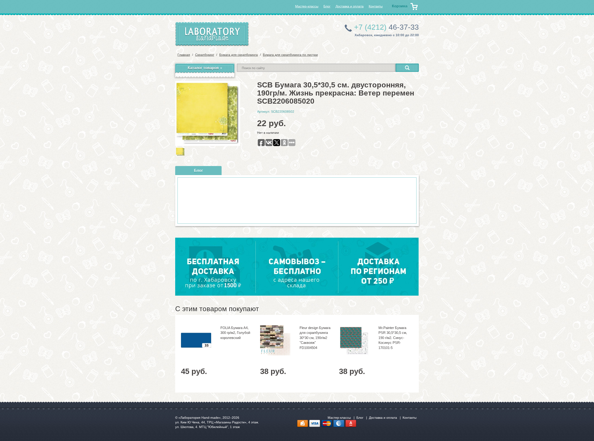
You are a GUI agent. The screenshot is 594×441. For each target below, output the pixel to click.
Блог (326, 6)
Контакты (376, 6)
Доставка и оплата (350, 6)
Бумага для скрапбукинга (238, 55)
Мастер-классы (306, 6)
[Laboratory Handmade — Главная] (212, 34)
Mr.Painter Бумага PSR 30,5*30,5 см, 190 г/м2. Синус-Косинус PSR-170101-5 (392, 338)
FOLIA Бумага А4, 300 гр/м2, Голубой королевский (235, 333)
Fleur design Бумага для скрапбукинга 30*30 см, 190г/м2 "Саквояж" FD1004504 (315, 338)
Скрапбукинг (204, 55)
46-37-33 (386, 27)
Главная (184, 55)
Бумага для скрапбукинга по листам (290, 55)
